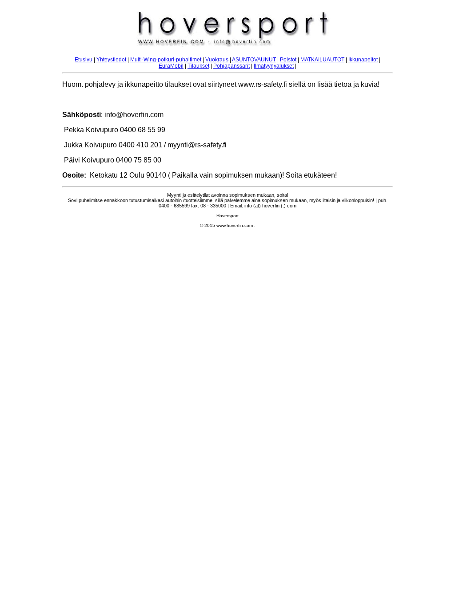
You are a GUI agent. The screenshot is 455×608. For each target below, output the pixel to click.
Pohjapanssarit (231, 66)
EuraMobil (171, 66)
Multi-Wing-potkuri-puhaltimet (165, 60)
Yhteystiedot (111, 60)
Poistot (288, 60)
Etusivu (83, 60)
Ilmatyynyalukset (274, 66)
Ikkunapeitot (363, 60)
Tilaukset (198, 66)
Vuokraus (216, 60)
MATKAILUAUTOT (322, 60)
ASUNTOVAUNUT (254, 60)
